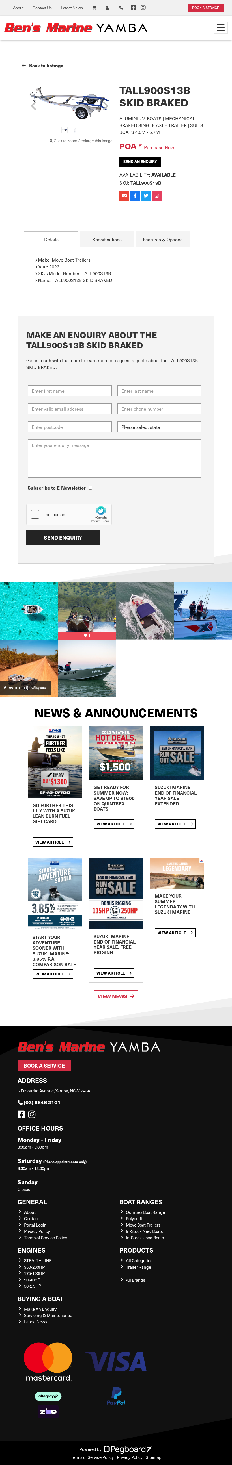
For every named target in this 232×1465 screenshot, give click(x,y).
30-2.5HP (32, 1286)
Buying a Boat (41, 1298)
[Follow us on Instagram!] (33, 1116)
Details (51, 239)
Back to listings (45, 65)
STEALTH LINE (37, 1260)
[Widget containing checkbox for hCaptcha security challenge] (69, 514)
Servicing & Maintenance (48, 1315)
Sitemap (154, 1457)
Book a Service (44, 1065)
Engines (32, 1250)
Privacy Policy (37, 1231)
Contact (31, 1218)
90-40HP (32, 1280)
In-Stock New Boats (144, 1231)
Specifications (107, 239)
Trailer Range (138, 1267)
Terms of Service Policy (45, 1237)
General (32, 1201)
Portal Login (35, 1225)
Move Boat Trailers (143, 1225)
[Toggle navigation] (221, 28)
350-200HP (34, 1267)
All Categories (139, 1260)
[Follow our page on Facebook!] (133, 7)
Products (136, 1250)
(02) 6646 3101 (42, 1102)
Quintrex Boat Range (145, 1212)
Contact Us (42, 8)
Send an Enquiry (140, 161)
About (18, 8)
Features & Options (162, 239)
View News (113, 996)
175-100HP (34, 1273)
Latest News (72, 8)
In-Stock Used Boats (145, 1237)
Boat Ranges (140, 1201)
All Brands (135, 1280)
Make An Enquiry (40, 1309)
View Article (50, 842)
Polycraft (134, 1218)
